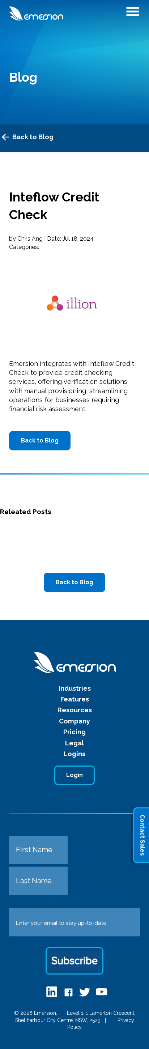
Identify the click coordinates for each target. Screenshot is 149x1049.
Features (74, 699)
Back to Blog (33, 137)
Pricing (74, 732)
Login (74, 775)
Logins (74, 754)
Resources (75, 710)
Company (74, 721)
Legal (74, 743)
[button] (132, 14)
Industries (75, 688)
